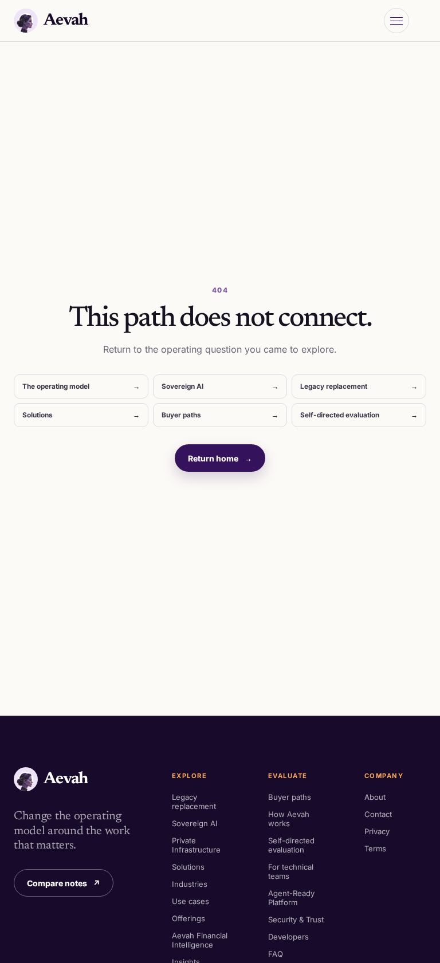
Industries (189, 884)
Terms (375, 848)
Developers (288, 936)
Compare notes (63, 883)
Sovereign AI (220, 386)
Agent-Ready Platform (291, 898)
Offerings (188, 918)
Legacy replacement (359, 386)
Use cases (190, 901)
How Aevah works (288, 819)
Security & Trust (296, 919)
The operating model (81, 386)
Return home (220, 458)
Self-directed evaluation (359, 415)
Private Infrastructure (196, 845)
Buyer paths (220, 415)
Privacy (377, 831)
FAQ (275, 953)
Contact (378, 814)
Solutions (81, 415)
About (375, 797)
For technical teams (290, 871)
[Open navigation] (396, 20)
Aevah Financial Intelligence (199, 940)
